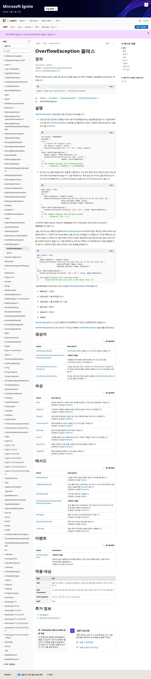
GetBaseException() (43, 484)
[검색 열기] (140, 21)
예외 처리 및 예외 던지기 (50, 618)
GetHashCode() (42, 494)
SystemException (68, 98)
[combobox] (16, 46)
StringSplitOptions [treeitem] (12, 385)
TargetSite (40, 451)
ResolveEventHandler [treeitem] (13, 312)
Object (43, 98)
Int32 (52, 126)
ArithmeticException (88, 98)
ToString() (40, 528)
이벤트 (125, 63)
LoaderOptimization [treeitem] (12, 77)
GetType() (40, 514)
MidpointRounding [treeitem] (12, 138)
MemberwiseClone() (44, 521)
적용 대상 (126, 66)
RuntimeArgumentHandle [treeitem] (15, 316)
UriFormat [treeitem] (9, 567)
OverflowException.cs (50, 71)
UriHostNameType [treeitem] (12, 576)
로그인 (145, 20)
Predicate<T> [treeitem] (10, 273)
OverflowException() (44, 351)
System (49, 65)
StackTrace (40, 444)
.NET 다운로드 (141, 27)
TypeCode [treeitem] (9, 491)
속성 (124, 57)
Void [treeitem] (6, 650)
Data (38, 402)
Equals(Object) (42, 477)
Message (39, 430)
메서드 (125, 60)
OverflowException (43, 114)
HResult (39, 416)
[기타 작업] (114, 43)
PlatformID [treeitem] (9, 261)
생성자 (125, 54)
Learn (38, 43)
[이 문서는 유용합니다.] (122, 81)
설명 (124, 51)
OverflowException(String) (46, 376)
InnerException (42, 423)
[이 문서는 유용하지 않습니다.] (125, 81)
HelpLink (39, 409)
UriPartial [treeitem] (8, 589)
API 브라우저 (54, 43)
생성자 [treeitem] (9, 253)
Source (39, 437)
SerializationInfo (104, 505)
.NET (45, 43)
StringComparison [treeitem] (12, 376)
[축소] (29, 41)
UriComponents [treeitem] (11, 559)
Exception (53, 98)
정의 (124, 48)
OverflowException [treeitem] (14, 248)
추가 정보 (126, 69)
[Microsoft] (4, 20)
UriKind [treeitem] (8, 580)
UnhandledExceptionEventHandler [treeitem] (17, 544)
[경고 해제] (146, 5)
